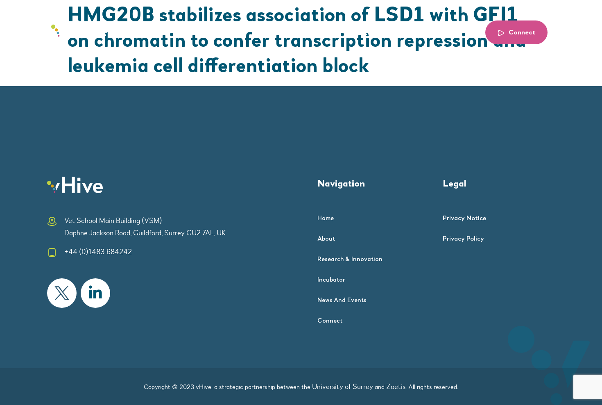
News (405, 33)
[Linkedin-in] (95, 293)
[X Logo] (62, 293)
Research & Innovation (286, 33)
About (227, 33)
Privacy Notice (464, 218)
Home (194, 33)
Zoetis (395, 386)
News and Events (342, 300)
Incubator (359, 33)
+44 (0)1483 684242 (98, 251)
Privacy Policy (463, 238)
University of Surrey (342, 386)
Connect (329, 321)
